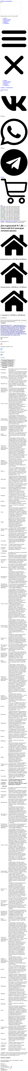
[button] (14, 52)
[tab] (8, 360)
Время (2, 1068)
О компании (6, 23)
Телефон (3, 1065)
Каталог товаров (7, 19)
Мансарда (15, 221)
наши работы (6, 20)
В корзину (3, 322)
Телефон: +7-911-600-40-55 (7, 87)
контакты (5, 22)
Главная (5, 18)
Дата (2, 1066)
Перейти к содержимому (6, 1)
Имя (2, 1063)
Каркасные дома (9, 221)
